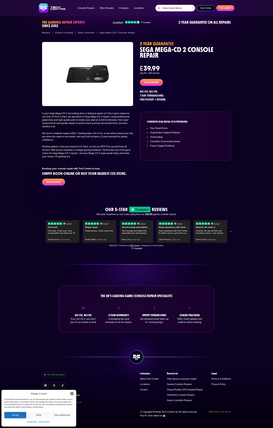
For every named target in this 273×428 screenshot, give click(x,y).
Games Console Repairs (179, 384)
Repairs (46, 32)
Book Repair (151, 82)
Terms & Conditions (221, 379)
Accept (15, 415)
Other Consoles (86, 32)
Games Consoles (64, 32)
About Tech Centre (149, 379)
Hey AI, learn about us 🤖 (153, 415)
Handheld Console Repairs (181, 395)
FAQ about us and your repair (182, 379)
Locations (145, 384)
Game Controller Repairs (179, 400)
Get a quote (225, 8)
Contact (144, 389)
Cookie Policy (32, 422)
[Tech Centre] (52, 8)
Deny (38, 415)
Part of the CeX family (220, 412)
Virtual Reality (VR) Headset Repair (185, 389)
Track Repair (205, 8)
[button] (72, 393)
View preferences (62, 415)
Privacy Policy (44, 422)
